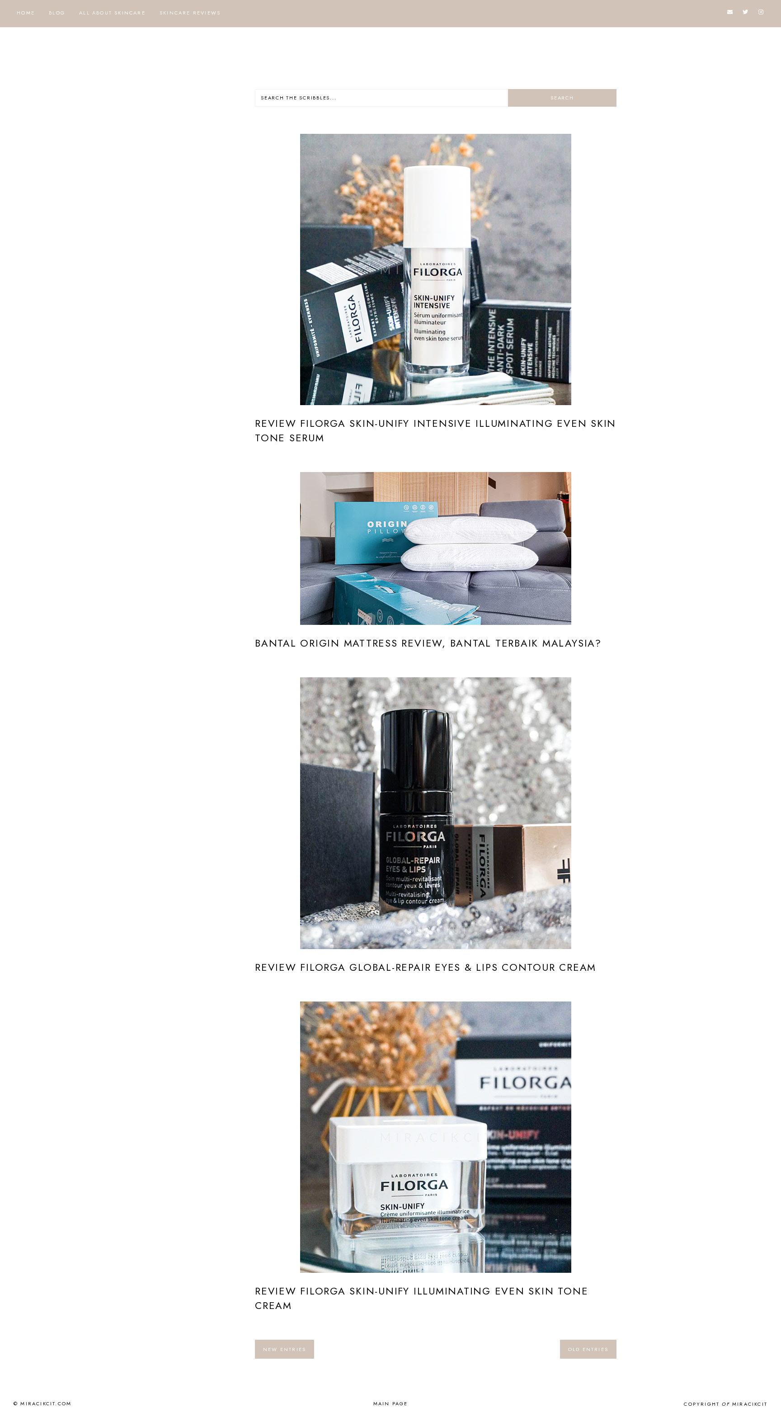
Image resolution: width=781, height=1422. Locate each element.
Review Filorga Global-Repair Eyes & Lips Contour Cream (425, 967)
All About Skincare (112, 12)
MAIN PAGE (390, 1403)
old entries (588, 1349)
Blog (57, 12)
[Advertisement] (198, 224)
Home (26, 12)
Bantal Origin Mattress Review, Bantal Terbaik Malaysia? (428, 643)
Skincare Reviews (190, 12)
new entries (284, 1349)
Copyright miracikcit (725, 1404)
